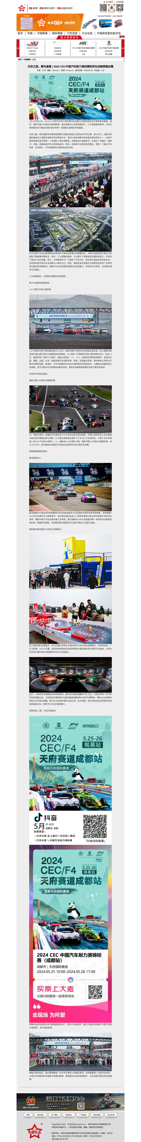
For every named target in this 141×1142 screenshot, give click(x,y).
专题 (30, 33)
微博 (35, 8)
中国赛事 (42, 33)
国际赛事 (57, 33)
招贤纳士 (68, 1115)
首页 (20, 33)
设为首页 (109, 2)
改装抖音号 (67, 8)
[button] (122, 48)
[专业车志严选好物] (70, 30)
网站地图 (96, 1115)
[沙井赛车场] (70, 1110)
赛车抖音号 (49, 8)
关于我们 (54, 1115)
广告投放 (82, 1115)
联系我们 (40, 1115)
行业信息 (87, 33)
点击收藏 (119, 2)
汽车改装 (72, 33)
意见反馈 (111, 1115)
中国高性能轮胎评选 (109, 33)
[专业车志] (22, 12)
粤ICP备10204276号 (60, 1139)
